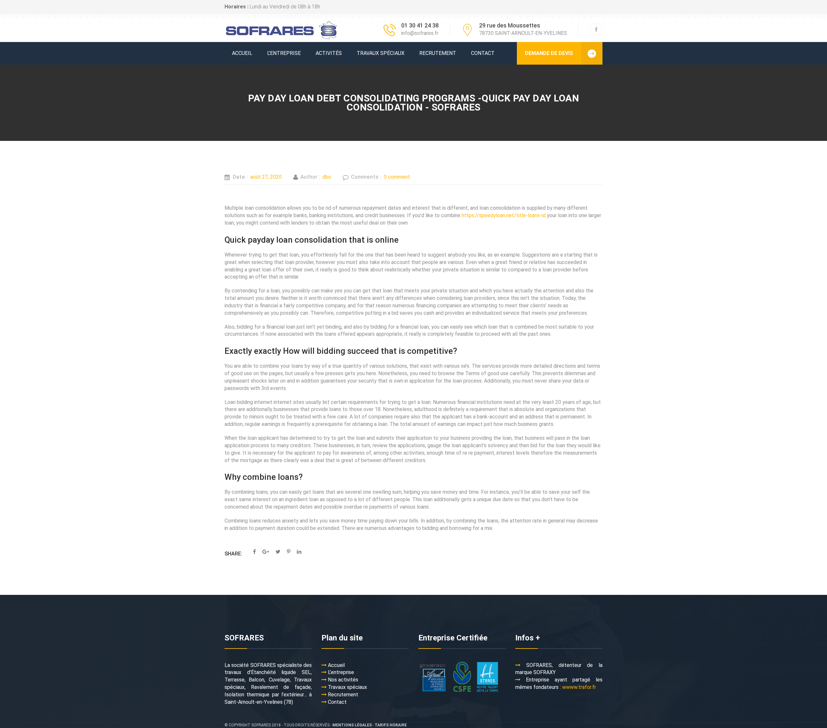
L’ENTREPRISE (284, 53)
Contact (483, 53)
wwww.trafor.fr (579, 687)
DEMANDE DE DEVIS (549, 53)
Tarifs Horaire (391, 725)
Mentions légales (352, 725)
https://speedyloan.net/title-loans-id (504, 215)
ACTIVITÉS (329, 53)
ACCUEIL (242, 53)
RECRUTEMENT (437, 53)
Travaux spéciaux (380, 53)
